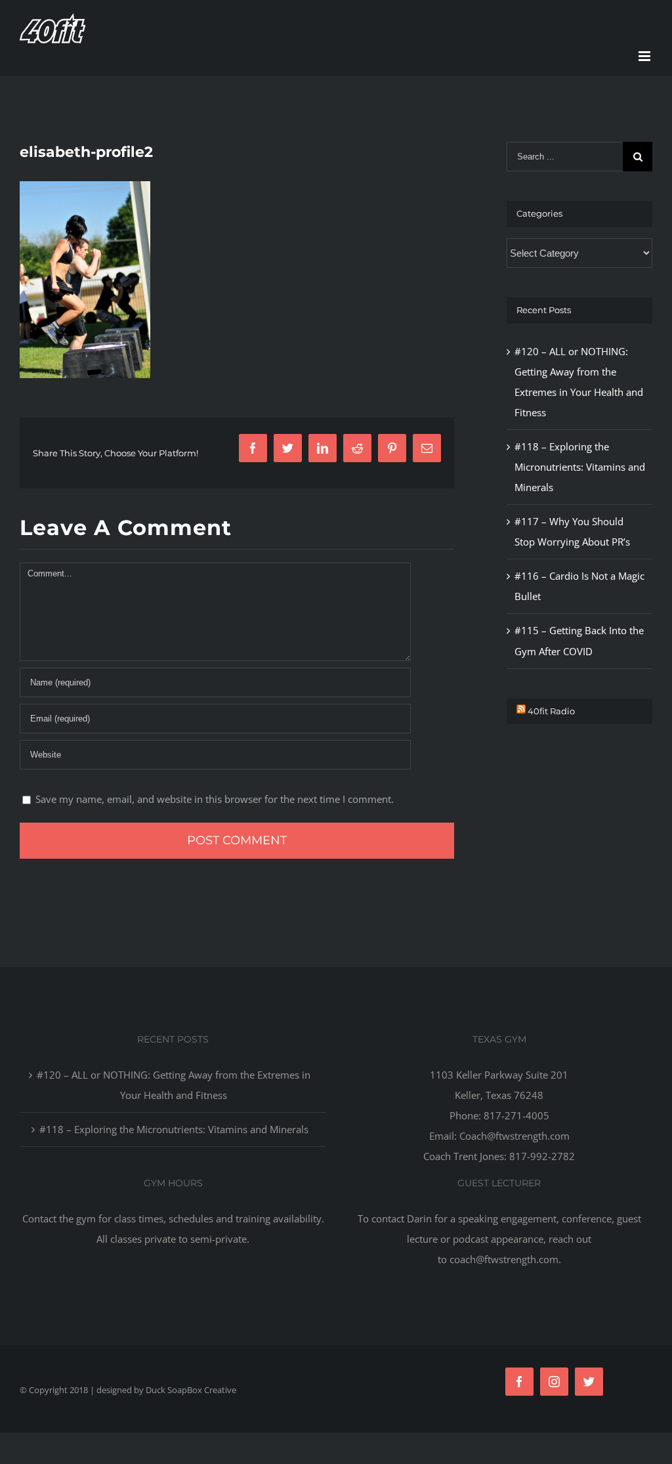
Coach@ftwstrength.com (514, 1135)
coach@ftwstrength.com (504, 1259)
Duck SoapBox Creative (191, 1390)
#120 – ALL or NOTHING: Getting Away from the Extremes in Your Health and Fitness (173, 1085)
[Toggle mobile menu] (645, 56)
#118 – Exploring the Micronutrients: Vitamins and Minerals (579, 467)
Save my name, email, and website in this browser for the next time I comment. (214, 799)
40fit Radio (551, 711)
